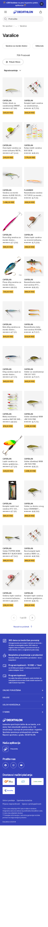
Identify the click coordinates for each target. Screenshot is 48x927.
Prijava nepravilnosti (11, 804)
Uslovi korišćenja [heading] (11, 705)
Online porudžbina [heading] (12, 690)
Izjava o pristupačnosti (31, 804)
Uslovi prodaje (9, 800)
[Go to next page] (32, 618)
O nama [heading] (6, 712)
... (16, 26)
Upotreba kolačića (24, 800)
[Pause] (42, 4)
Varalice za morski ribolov (16, 46)
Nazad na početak (21, 627)
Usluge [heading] (6, 697)
